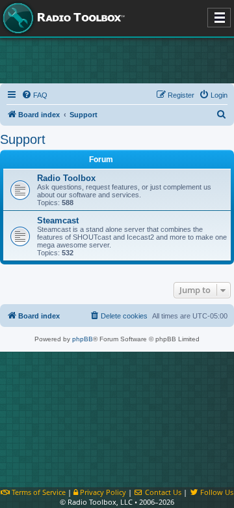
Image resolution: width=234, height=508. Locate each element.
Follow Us (215, 492)
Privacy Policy (102, 492)
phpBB (82, 339)
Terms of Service (38, 492)
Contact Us (162, 492)
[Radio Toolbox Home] (62, 18)
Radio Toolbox (66, 178)
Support (23, 139)
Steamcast (58, 220)
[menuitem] (34, 95)
